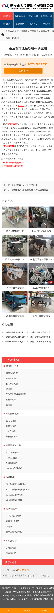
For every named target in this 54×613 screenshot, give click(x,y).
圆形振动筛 (11, 378)
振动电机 (6, 24)
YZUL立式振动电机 (14, 495)
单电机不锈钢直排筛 (42, 591)
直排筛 (9, 405)
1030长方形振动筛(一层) (12, 162)
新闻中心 (33, 24)
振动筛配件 (20, 24)
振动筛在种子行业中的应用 (25, 185)
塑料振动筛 (11, 399)
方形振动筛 (37, 588)
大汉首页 (6, 16)
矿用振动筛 (11, 540)
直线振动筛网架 (13, 521)
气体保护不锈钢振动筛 (16, 394)
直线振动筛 (8, 146)
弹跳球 (9, 526)
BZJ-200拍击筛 (13, 452)
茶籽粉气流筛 (12, 436)
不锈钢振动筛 (24, 588)
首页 (9, 610)
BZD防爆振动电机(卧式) (17, 484)
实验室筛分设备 (47, 16)
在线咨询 (23, 70)
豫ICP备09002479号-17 (42, 599)
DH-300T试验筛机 (14, 468)
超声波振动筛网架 (14, 532)
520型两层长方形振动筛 (12, 166)
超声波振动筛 (12, 373)
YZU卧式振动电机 (14, 500)
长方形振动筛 (12, 384)
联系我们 (45, 610)
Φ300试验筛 (11, 463)
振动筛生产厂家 (9, 588)
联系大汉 (46, 24)
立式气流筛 (11, 421)
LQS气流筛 (11, 431)
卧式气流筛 (11, 426)
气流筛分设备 (33, 16)
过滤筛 (9, 389)
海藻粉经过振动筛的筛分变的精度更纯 (30, 190)
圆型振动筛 (11, 553)
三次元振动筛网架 (14, 516)
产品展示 (34, 31)
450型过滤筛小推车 (22, 591)
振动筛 (24, 31)
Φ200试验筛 (11, 458)
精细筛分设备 (20, 16)
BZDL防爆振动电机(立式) (17, 489)
